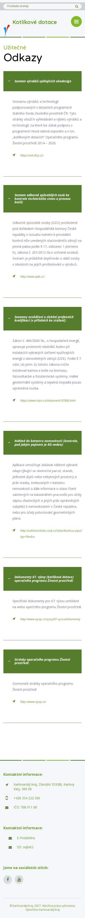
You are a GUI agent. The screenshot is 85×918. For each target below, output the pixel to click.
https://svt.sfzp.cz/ (32, 155)
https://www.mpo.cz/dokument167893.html (48, 401)
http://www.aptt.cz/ (32, 277)
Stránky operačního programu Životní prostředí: (42, 661)
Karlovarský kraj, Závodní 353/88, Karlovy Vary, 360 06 (44, 786)
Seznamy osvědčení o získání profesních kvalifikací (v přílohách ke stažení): (44, 318)
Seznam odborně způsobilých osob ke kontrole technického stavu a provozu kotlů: (42, 198)
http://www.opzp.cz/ (33, 702)
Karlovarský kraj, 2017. (27, 906)
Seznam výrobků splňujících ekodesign (43, 81)
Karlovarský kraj (49, 910)
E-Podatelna (26, 838)
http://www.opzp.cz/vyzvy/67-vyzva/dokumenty (50, 619)
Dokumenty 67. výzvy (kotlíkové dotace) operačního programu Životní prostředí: (44, 578)
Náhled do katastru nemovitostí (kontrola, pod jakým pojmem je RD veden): (46, 442)
